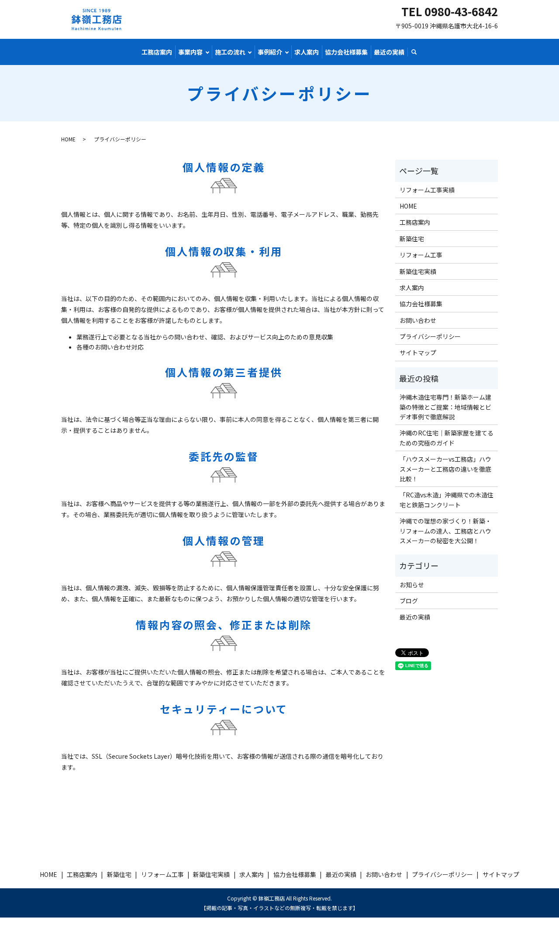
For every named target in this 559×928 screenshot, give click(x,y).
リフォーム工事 (421, 254)
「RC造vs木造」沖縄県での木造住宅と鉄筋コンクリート (446, 499)
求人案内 (306, 52)
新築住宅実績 (418, 271)
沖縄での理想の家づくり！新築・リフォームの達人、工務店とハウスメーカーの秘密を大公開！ (445, 531)
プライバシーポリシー (430, 336)
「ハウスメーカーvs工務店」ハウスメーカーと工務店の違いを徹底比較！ (445, 469)
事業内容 (190, 52)
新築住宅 (412, 238)
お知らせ (412, 584)
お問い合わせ (418, 320)
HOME (68, 139)
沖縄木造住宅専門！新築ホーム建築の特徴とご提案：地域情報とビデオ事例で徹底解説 (445, 407)
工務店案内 (156, 52)
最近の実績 (389, 52)
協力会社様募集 (346, 52)
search (414, 52)
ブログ (409, 600)
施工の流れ (230, 52)
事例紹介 (270, 52)
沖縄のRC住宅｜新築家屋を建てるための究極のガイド (446, 437)
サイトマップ (418, 352)
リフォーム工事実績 (427, 189)
